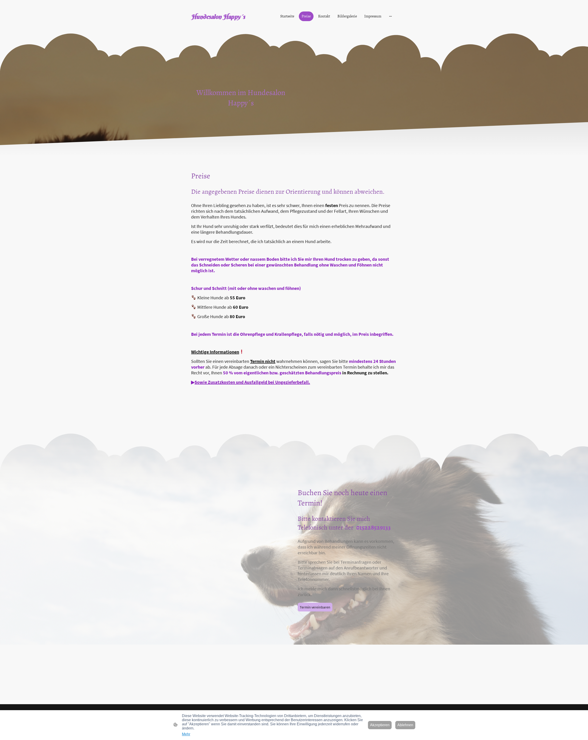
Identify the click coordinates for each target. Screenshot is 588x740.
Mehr (186, 734)
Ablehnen (405, 725)
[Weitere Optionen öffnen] (390, 16)
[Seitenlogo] (223, 26)
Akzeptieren (380, 725)
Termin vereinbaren (315, 607)
